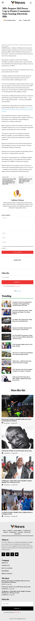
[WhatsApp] (23, 264)
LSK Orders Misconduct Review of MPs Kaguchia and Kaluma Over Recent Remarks (22, 312)
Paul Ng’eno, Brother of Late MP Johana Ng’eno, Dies (17, 450)
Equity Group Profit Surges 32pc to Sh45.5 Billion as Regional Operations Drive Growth (21, 378)
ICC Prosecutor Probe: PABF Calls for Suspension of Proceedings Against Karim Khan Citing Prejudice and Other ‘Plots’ (9, 181)
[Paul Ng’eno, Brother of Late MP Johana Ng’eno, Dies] (17, 437)
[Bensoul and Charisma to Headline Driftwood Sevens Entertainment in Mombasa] (17, 406)
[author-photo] (3, 423)
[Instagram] (8, 554)
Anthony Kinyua (11, 20)
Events (3, 584)
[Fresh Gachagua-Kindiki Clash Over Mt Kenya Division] (6, 345)
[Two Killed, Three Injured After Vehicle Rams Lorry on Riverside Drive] (6, 320)
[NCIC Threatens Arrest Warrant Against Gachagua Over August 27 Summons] (6, 370)
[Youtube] (16, 554)
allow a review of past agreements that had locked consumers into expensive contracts (17, 109)
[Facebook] (12, 264)
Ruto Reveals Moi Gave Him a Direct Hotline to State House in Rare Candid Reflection (25, 180)
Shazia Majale (7, 423)
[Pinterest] (19, 264)
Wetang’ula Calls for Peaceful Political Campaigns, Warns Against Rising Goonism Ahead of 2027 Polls (22, 304)
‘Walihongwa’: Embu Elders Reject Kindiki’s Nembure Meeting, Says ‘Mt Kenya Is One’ (17, 481)
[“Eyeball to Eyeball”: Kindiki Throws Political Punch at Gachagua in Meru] (17, 499)
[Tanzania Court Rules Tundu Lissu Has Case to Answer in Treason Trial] (6, 328)
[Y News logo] (18, 2)
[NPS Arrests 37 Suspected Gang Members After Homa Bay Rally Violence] (6, 353)
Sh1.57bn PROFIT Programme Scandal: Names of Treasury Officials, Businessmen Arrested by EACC (22, 337)
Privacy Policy (17, 286)
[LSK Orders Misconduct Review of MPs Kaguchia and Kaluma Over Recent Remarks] (6, 312)
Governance (5, 588)
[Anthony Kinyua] (4, 20)
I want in (16, 282)
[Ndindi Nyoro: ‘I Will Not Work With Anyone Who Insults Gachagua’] (6, 362)
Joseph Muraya (7, 453)
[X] (15, 264)
